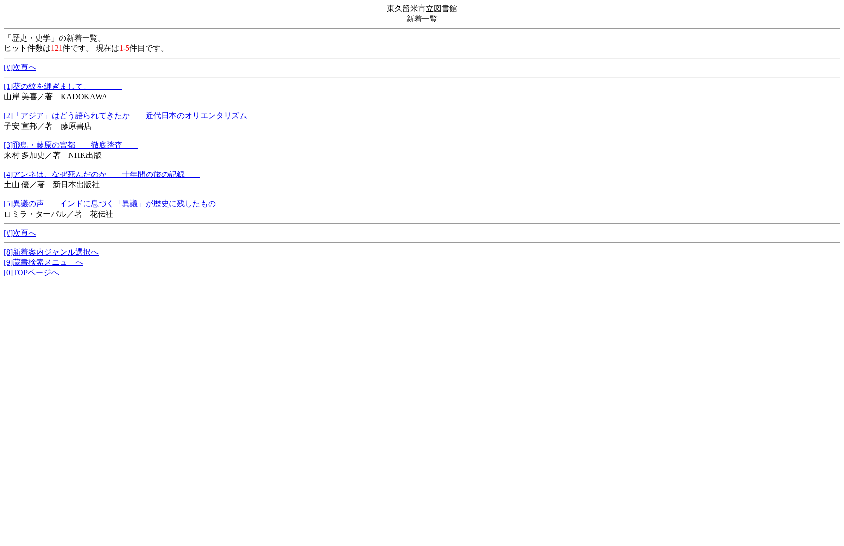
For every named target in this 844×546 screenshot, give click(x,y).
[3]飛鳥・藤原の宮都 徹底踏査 (71, 145)
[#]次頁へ (20, 67)
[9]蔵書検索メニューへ (43, 262)
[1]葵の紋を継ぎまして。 (63, 86)
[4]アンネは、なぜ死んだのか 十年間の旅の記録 (102, 174)
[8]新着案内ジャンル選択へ (51, 252)
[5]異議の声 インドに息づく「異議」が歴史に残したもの (118, 203)
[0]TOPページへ (31, 272)
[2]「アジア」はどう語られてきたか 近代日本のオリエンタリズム (133, 115)
